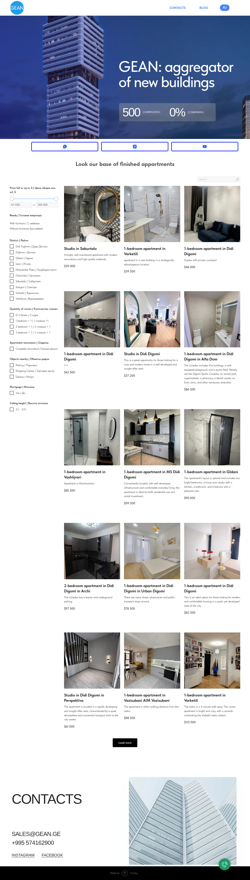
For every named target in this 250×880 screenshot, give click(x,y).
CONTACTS (178, 8)
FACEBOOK (52, 855)
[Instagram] (134, 146)
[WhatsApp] (64, 146)
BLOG (203, 8)
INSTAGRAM (23, 855)
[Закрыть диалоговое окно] (242, 816)
